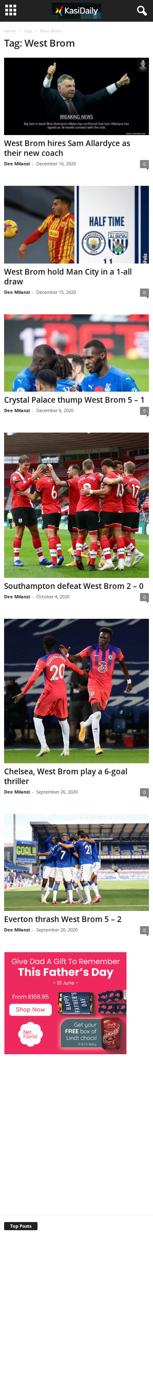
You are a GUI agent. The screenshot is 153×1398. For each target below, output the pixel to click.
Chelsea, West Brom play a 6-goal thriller (65, 776)
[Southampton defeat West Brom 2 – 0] (76, 505)
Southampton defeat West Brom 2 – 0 (74, 586)
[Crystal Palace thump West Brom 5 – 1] (76, 353)
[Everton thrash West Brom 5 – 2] (76, 862)
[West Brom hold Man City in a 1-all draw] (76, 224)
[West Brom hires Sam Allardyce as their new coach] (76, 96)
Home (10, 31)
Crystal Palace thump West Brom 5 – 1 (74, 400)
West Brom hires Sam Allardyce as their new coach (67, 148)
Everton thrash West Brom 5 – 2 (63, 919)
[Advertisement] (76, 1131)
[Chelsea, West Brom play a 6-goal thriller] (76, 691)
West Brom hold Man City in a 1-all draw (68, 276)
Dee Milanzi (17, 163)
